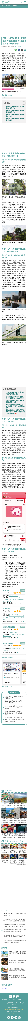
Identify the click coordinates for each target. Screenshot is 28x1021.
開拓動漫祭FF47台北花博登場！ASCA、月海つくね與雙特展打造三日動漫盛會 (14, 936)
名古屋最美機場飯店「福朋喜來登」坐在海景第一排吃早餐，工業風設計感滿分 (14, 713)
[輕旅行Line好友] (19, 1017)
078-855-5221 (13, 596)
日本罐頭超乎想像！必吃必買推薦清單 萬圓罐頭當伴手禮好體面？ (5, 861)
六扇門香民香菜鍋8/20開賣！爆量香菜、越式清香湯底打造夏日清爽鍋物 (15, 941)
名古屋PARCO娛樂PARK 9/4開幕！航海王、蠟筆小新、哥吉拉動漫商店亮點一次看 (5, 851)
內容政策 (19, 999)
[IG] (12, 1017)
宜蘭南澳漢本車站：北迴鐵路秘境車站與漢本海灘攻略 (15, 914)
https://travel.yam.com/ (14, 687)
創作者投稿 (4, 999)
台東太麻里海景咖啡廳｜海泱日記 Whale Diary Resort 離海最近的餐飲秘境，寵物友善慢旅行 (14, 920)
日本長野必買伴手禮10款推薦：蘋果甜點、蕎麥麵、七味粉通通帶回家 (22, 851)
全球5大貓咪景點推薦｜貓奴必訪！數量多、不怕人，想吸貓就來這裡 (15, 406)
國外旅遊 (8, 5)
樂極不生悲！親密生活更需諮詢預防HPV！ (22, 861)
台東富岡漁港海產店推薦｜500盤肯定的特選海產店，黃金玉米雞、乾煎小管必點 (14, 925)
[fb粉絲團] (8, 1017)
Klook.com (5, 98)
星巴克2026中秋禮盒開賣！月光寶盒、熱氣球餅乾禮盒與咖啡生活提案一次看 (15, 930)
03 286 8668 (13, 632)
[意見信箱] (15, 1017)
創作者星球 (12, 999)
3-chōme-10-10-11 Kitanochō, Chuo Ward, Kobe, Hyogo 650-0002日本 (13, 599)
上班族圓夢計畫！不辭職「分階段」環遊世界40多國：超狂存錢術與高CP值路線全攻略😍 (15, 412)
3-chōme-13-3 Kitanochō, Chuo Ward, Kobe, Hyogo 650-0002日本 (13, 617)
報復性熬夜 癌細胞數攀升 (11, 707)
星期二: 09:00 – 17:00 (16, 621)
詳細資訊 (23, 590)
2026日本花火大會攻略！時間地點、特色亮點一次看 (14, 697)
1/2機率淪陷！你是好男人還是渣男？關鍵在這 (13, 861)
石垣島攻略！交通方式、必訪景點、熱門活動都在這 (14, 702)
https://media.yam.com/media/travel (14, 1009)
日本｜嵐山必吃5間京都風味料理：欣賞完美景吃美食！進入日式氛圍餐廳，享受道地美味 (14, 851)
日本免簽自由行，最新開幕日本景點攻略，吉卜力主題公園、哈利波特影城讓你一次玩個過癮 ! (14, 719)
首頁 (2, 5)
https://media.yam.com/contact (14, 1013)
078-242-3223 (13, 614)
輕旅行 (6, 2)
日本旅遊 (15, 5)
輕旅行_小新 (18, 46)
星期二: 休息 (13, 637)
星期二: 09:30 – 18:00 (16, 603)
